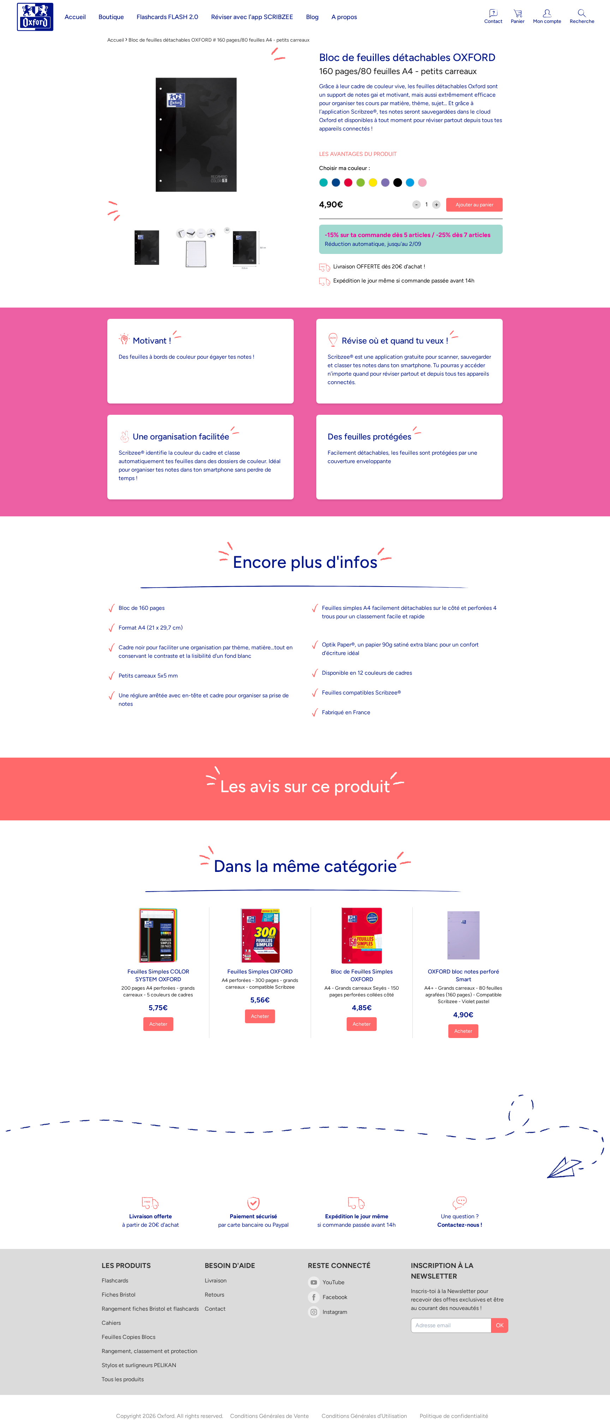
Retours (214, 1294)
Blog (312, 17)
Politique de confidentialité (454, 1416)
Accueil (75, 17)
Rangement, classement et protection (149, 1351)
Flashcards (115, 1280)
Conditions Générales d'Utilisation (364, 1416)
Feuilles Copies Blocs (128, 1337)
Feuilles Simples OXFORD (260, 971)
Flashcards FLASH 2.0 (167, 17)
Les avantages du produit (358, 154)
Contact (215, 1308)
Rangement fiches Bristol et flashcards (150, 1308)
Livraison (216, 1280)
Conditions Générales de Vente (269, 1416)
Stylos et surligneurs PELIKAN (139, 1365)
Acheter (158, 1024)
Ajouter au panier (475, 205)
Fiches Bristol (119, 1294)
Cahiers (111, 1322)
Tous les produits (123, 1379)
